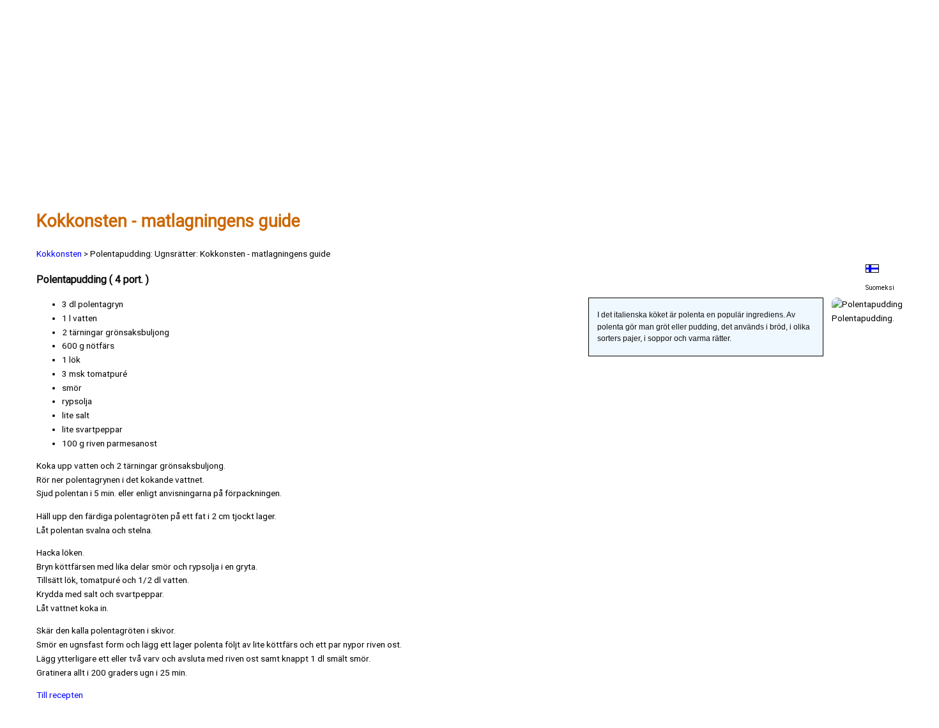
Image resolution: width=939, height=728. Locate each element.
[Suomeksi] (880, 268)
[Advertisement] (419, 106)
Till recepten (59, 695)
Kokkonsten (59, 253)
